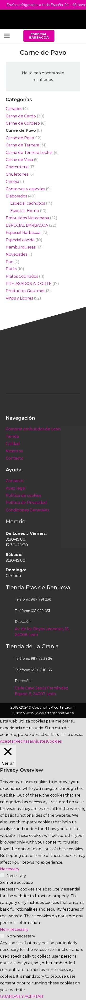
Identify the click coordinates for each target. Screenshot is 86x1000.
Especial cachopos (27, 203)
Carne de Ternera (22, 145)
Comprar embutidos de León (33, 429)
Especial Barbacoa (23, 232)
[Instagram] (76, 36)
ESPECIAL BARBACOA (27, 225)
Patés (11, 269)
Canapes (14, 108)
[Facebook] (65, 36)
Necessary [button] (9, 869)
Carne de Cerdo (21, 116)
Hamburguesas (20, 247)
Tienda (12, 436)
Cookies (54, 741)
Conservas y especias (25, 189)
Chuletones (17, 174)
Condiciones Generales (27, 510)
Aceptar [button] (7, 741)
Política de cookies (23, 495)
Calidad (13, 443)
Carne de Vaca (19, 159)
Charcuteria (17, 167)
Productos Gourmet (25, 291)
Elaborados (16, 196)
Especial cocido (20, 240)
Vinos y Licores (19, 298)
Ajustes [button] (40, 741)
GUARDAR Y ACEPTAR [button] (21, 996)
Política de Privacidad (26, 502)
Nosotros (14, 451)
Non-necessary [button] (14, 929)
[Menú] (7, 36)
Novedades (16, 254)
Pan (9, 262)
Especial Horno (24, 210)
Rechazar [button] (24, 741)
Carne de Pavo (21, 130)
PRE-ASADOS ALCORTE (29, 283)
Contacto (14, 458)
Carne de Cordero (23, 123)
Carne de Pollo (20, 138)
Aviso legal (16, 488)
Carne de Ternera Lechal (29, 152)
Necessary (16, 875)
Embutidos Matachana (27, 218)
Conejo (12, 181)
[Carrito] (80, 19)
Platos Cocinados (22, 276)
